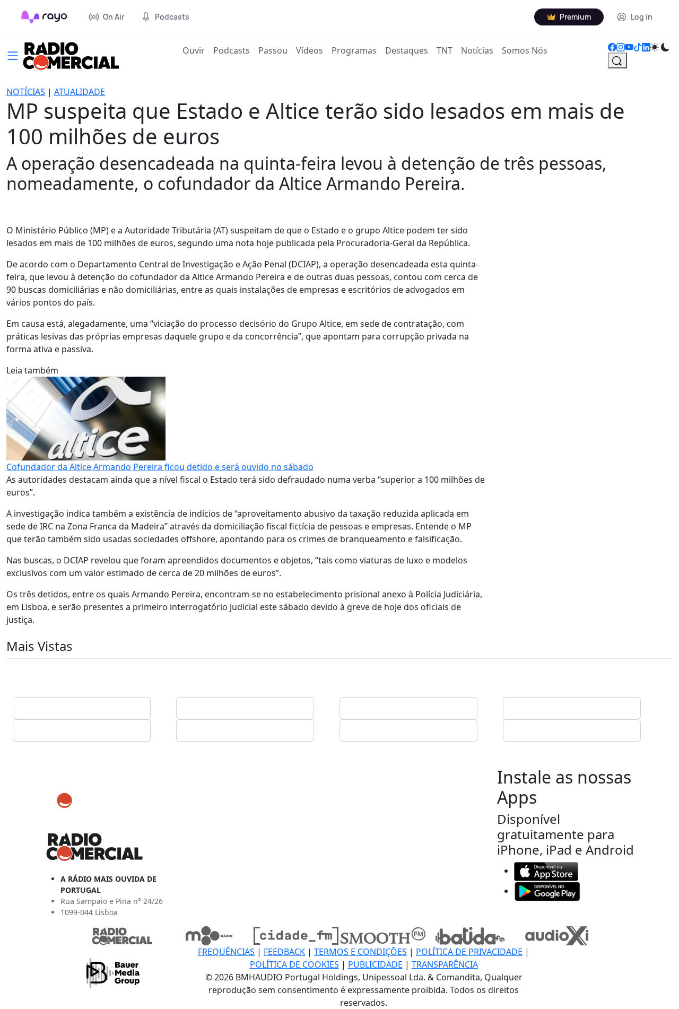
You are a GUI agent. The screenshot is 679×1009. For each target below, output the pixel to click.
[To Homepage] (44, 17)
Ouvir (195, 50)
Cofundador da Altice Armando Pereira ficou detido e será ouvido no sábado (160, 467)
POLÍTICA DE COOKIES (294, 964)
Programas (354, 50)
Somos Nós (524, 50)
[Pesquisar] (617, 60)
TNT (444, 50)
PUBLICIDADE (375, 964)
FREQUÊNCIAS (226, 952)
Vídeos (309, 50)
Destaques (406, 50)
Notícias (477, 50)
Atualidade (79, 92)
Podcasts (231, 50)
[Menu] (12, 54)
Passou (273, 50)
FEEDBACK (284, 952)
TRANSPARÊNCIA (445, 964)
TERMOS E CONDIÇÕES (360, 952)
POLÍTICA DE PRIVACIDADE (469, 952)
